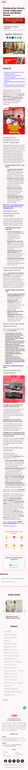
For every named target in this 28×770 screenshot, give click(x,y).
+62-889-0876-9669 (16, 744)
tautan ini (12, 517)
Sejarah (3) (20, 683)
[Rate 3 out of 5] (14, 562)
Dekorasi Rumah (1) (9, 670)
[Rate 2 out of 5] (12, 562)
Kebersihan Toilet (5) (10, 643)
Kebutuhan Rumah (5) (10, 649)
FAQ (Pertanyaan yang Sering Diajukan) (14, 84)
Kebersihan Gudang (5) (11, 652)
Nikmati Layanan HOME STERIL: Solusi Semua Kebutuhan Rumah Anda (14, 20)
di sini (20, 487)
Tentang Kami (19, 754)
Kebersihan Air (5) (9, 661)
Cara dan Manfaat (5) (10, 634)
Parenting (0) (8, 686)
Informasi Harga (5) (9, 683)
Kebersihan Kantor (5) (10, 677)
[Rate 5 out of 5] (18, 562)
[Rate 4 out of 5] (16, 562)
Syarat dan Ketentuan (19, 765)
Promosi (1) (21, 670)
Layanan (17, 752)
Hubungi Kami (7, 756)
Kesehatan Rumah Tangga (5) (13, 692)
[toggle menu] (25, 2)
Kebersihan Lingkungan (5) (12, 655)
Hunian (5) (7, 640)
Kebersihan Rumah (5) (10, 637)
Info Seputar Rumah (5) (11, 674)
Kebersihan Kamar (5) (10, 646)
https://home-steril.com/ (9, 525)
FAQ (4, 754)
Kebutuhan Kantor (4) (10, 658)
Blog (16, 756)
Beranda (5, 752)
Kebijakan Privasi (7, 765)
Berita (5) (19, 661)
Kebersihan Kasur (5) (10, 667)
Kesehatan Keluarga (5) (11, 689)
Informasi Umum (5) (10, 664)
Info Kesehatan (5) (9, 695)
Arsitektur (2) (8, 631)
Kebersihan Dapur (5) (10, 680)
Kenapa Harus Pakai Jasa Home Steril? (14, 86)
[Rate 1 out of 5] (10, 562)
